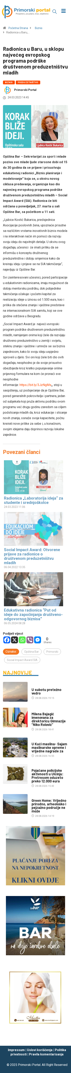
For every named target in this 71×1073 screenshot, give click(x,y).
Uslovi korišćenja (39, 1050)
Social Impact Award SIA (22, 660)
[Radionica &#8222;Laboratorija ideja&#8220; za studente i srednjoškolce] (33, 477)
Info (34, 685)
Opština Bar (31, 651)
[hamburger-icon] (63, 11)
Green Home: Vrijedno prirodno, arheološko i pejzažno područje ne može (49, 805)
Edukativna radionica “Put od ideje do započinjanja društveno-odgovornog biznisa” (33, 614)
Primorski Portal (25, 89)
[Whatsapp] (22, 639)
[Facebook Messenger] (37, 639)
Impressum (16, 1050)
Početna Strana (18, 28)
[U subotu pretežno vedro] (15, 692)
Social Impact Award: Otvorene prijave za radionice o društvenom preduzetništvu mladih (32, 556)
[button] (55, 11)
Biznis (38, 28)
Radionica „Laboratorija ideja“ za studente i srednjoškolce (33, 500)
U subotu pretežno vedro (46, 691)
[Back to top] (62, 1039)
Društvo (37, 710)
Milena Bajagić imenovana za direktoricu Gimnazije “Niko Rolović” (49, 719)
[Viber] (29, 639)
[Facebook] (6, 639)
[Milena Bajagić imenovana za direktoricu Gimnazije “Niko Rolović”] (15, 717)
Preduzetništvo (28, 82)
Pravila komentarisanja (46, 1054)
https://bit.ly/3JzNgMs (35, 385)
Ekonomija (38, 740)
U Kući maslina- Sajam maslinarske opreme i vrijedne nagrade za (49, 747)
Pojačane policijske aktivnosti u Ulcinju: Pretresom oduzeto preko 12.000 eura (47, 775)
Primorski (52, 651)
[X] (14, 639)
